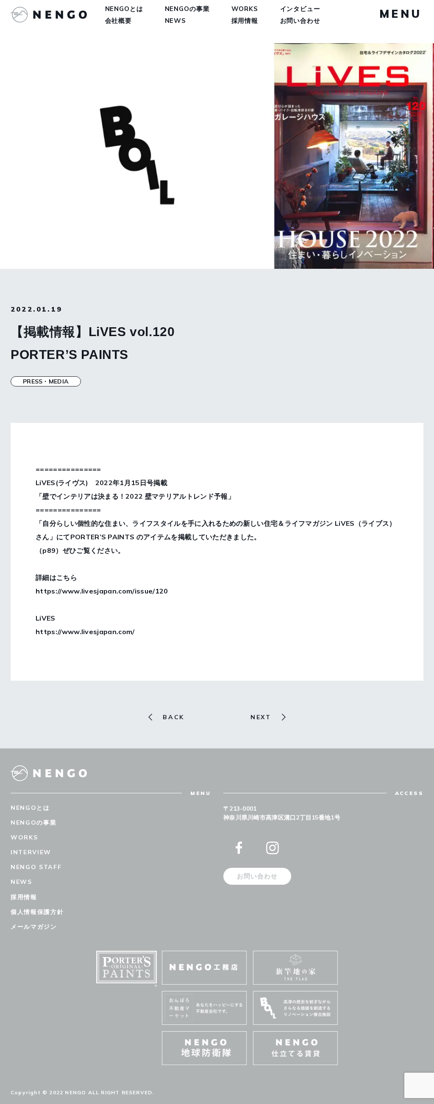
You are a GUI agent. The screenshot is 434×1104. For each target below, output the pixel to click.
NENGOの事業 (187, 9)
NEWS (175, 21)
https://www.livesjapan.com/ (85, 631)
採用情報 (245, 21)
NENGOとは (124, 9)
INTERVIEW (31, 852)
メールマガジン (34, 926)
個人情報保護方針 (37, 912)
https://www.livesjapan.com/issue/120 (102, 591)
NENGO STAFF (36, 867)
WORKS (245, 9)
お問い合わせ (300, 21)
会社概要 (118, 21)
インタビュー (300, 9)
